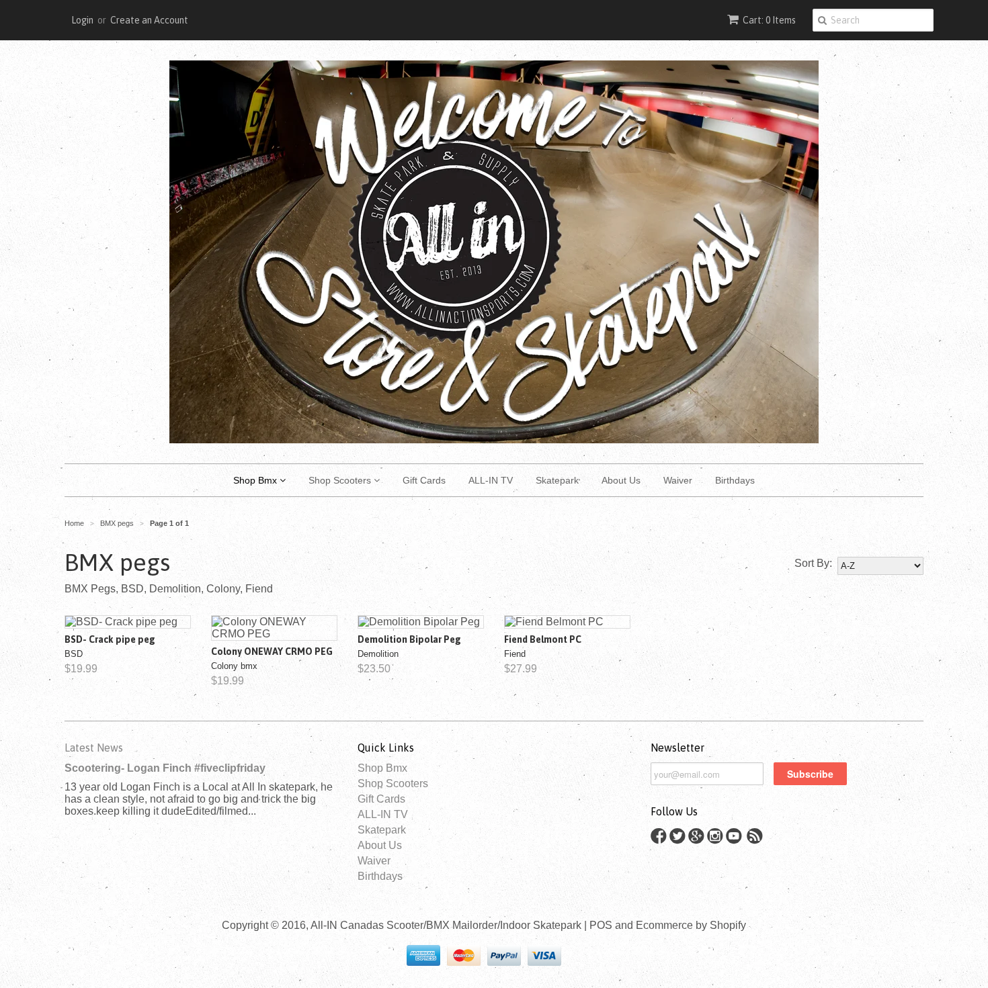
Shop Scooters (341, 480)
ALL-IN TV (490, 480)
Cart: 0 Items (769, 20)
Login (82, 20)
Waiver (677, 480)
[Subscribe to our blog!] (757, 840)
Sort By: (813, 563)
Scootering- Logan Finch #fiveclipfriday (165, 768)
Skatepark (557, 480)
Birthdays (735, 480)
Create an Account (149, 20)
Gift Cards (424, 480)
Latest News (94, 748)
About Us (621, 480)
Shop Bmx (256, 480)
